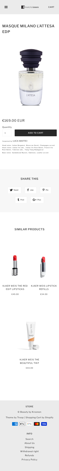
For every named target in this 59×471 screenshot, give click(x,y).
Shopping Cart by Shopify (39, 417)
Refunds (29, 455)
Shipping (29, 447)
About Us (30, 443)
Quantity (6, 127)
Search (29, 439)
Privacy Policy (29, 459)
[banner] (30, 7)
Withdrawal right (29, 451)
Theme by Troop (15, 417)
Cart (51, 7)
